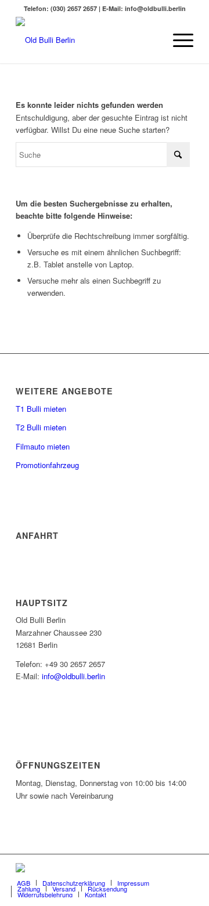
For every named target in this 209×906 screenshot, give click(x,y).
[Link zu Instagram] (184, 869)
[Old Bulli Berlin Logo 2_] (87, 40)
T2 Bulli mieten (41, 427)
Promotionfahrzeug (47, 464)
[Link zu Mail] (167, 869)
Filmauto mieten (43, 446)
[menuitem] (177, 40)
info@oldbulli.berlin (73, 676)
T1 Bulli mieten (41, 408)
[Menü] (177, 40)
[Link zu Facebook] (149, 869)
